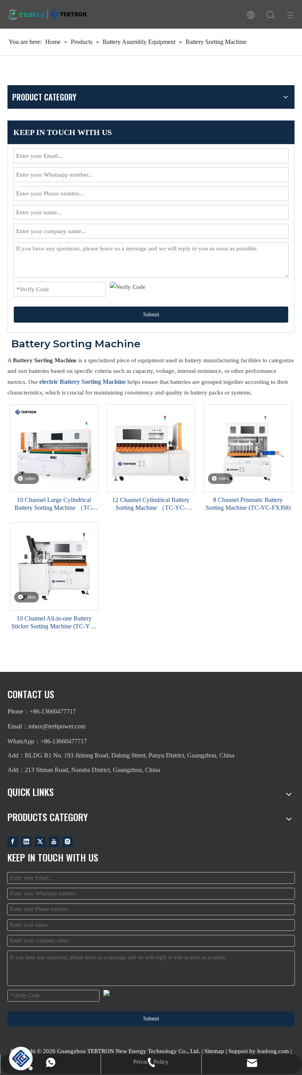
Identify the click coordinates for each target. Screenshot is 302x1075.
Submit (151, 315)
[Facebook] (12, 841)
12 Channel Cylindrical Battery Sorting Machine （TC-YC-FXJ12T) (151, 504)
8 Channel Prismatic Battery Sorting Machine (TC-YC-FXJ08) (248, 503)
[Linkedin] (26, 841)
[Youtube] (54, 841)
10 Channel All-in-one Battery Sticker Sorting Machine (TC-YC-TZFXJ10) (53, 622)
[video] (54, 447)
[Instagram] (68, 841)
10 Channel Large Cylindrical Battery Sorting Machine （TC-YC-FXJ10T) (54, 504)
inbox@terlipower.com (56, 726)
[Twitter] (40, 841)
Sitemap (214, 1051)
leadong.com (273, 1051)
